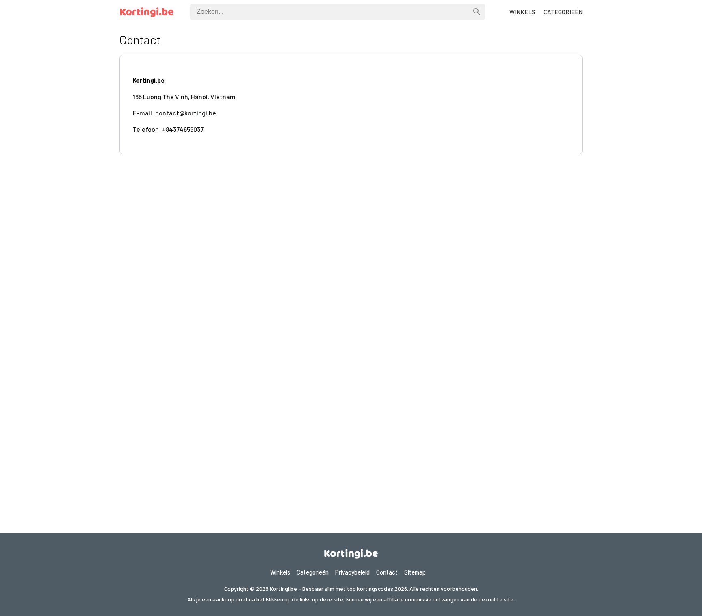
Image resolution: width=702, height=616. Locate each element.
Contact (387, 572)
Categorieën (313, 572)
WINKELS (522, 11)
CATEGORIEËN (563, 11)
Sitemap (415, 572)
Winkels (280, 572)
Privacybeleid (352, 572)
